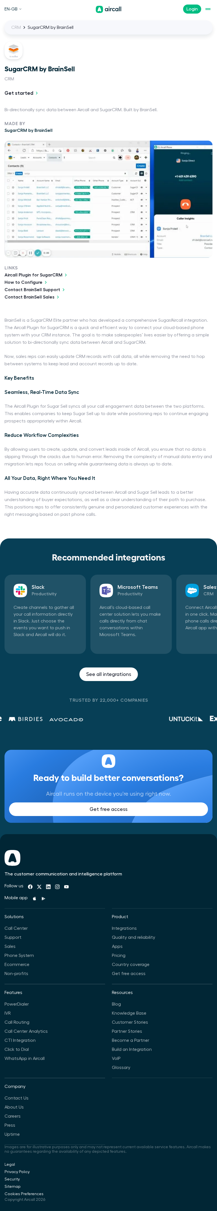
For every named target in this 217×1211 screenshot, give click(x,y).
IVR (8, 1013)
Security (12, 1179)
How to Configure (23, 282)
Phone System (19, 955)
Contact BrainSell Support (32, 289)
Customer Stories (130, 1022)
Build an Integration (132, 1049)
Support (13, 937)
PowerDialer (17, 1004)
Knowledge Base (129, 1013)
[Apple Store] (34, 898)
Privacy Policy (17, 1172)
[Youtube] (66, 886)
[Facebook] (30, 886)
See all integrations (108, 674)
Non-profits (16, 973)
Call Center (16, 928)
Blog (116, 1004)
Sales (10, 946)
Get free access (108, 809)
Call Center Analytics (26, 1031)
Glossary (121, 1067)
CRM (16, 27)
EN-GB (11, 9)
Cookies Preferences (24, 1194)
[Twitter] (39, 886)
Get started (19, 93)
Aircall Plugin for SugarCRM (33, 275)
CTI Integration (20, 1040)
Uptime (12, 1134)
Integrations (124, 928)
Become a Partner (130, 1040)
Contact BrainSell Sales (30, 297)
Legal (10, 1165)
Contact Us (17, 1098)
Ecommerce (17, 964)
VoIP (116, 1058)
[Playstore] (43, 898)
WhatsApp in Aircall (25, 1058)
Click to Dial (17, 1049)
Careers (13, 1116)
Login (192, 9)
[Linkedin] (48, 886)
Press (10, 1125)
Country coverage (130, 964)
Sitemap (13, 1187)
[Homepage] (108, 9)
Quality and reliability (133, 937)
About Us (14, 1107)
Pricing (118, 955)
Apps (117, 946)
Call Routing (17, 1022)
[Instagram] (57, 886)
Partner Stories (127, 1031)
